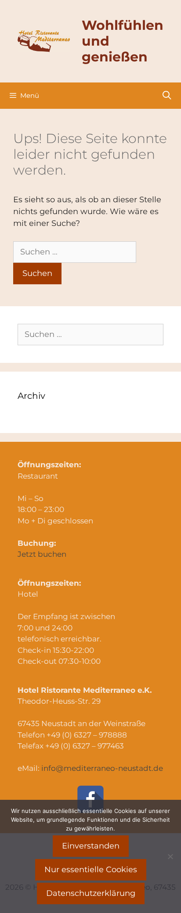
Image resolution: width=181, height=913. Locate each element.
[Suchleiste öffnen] (167, 95)
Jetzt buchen (42, 554)
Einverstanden (90, 846)
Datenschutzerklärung (90, 893)
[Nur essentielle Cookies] (170, 856)
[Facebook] (90, 799)
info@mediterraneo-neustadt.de (102, 768)
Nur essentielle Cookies (90, 869)
